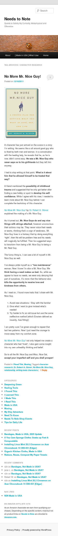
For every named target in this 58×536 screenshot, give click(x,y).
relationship (9, 370)
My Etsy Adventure (13, 411)
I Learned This (11, 394)
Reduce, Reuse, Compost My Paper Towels (25, 454)
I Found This (10, 391)
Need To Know (11, 415)
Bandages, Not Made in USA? (26, 466)
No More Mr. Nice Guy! (22, 76)
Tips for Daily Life (13, 422)
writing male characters (27, 370)
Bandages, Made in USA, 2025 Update (23, 434)
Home (45, 55)
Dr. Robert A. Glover (38, 210)
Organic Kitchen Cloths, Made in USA (23, 451)
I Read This (18, 364)
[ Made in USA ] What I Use (27, 55)
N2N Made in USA (13, 495)
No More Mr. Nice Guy (43, 367)
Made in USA (10, 405)
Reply (43, 370)
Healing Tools (11, 387)
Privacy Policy (13, 529)
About (7, 55)
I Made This (10, 398)
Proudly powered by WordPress (36, 529)
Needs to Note (17, 18)
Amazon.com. (10, 517)
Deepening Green (13, 384)
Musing (27, 364)
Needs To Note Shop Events (18, 418)
